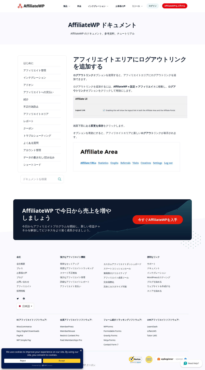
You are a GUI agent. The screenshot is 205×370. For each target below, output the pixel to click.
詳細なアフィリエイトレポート (74, 281)
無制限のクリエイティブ (115, 273)
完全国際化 (109, 282)
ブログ (20, 277)
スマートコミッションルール (117, 268)
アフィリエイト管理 (34, 70)
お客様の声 (22, 272)
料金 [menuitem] (79, 6)
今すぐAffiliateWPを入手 (157, 219)
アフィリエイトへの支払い (38, 92)
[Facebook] (25, 298)
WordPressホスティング (158, 277)
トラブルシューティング (37, 135)
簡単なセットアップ (69, 263)
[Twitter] (19, 298)
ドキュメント (153, 268)
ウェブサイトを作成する (158, 286)
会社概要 (21, 263)
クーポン (28, 128)
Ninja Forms (109, 340)
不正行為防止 (30, 106)
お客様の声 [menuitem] (120, 6)
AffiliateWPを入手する (174, 5)
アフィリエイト (24, 286)
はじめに (28, 63)
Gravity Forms (110, 335)
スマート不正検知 (68, 272)
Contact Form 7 (111, 344)
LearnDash (152, 326)
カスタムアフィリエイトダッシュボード (122, 264)
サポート (151, 263)
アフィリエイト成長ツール (116, 277)
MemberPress (66, 326)
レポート (28, 121)
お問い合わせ (23, 281)
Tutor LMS (152, 335)
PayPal (20, 335)
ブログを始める (154, 281)
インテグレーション (34, 77)
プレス (20, 268)
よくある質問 (30, 142)
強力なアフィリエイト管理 (72, 277)
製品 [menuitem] (65, 6)
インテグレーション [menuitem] (97, 6)
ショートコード (32, 164)
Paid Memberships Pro (71, 340)
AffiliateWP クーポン (84, 365)
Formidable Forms (112, 331)
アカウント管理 (32, 150)
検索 (59, 179)
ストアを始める (154, 290)
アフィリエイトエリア (36, 113)
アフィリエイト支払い (70, 286)
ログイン (153, 5)
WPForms (108, 326)
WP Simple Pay (24, 340)
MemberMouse (67, 331)
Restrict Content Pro (69, 335)
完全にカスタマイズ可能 (115, 286)
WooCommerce (24, 326)
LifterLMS (151, 331)
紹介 (25, 99)
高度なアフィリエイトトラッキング (77, 268)
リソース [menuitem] (136, 6)
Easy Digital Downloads (28, 331)
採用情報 (21, 290)
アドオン (28, 84)
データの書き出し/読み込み (39, 157)
